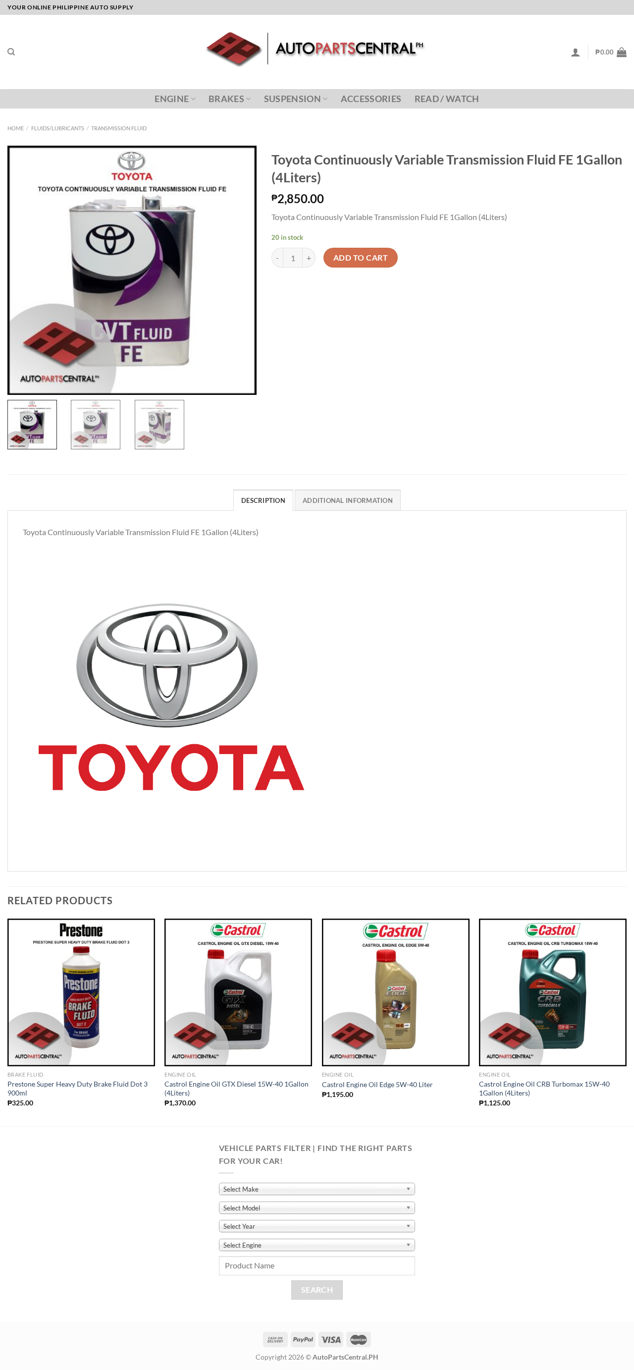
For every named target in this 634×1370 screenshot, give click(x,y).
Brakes (226, 99)
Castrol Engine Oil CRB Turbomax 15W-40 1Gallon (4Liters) (544, 1088)
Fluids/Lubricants (57, 128)
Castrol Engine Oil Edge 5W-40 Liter (377, 1084)
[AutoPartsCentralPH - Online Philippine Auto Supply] (317, 52)
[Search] (11, 52)
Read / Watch (447, 99)
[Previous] (7, 1021)
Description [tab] (263, 500)
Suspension (292, 99)
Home (15, 128)
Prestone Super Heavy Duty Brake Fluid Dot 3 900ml (77, 1088)
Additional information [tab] (348, 500)
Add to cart (360, 257)
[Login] (576, 52)
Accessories (371, 99)
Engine (172, 99)
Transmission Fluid (119, 128)
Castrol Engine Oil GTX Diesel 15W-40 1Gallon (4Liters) (236, 1088)
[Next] (626, 1021)
